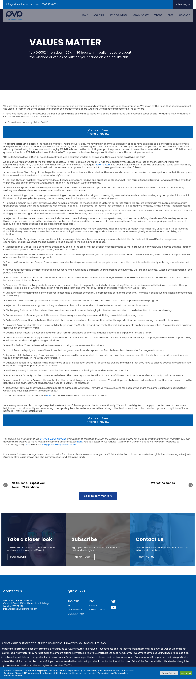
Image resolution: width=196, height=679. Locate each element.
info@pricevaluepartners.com (23, 4)
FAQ (91, 601)
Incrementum (102, 164)
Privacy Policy (73, 643)
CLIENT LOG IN (97, 609)
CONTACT (95, 605)
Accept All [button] (186, 673)
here (49, 395)
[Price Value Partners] (14, 15)
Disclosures (91, 643)
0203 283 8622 (50, 4)
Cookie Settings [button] (169, 673)
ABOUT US (73, 601)
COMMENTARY (76, 613)
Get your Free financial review (98, 132)
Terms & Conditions (50, 643)
